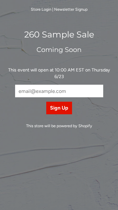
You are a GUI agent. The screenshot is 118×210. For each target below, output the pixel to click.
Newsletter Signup (70, 9)
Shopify (85, 125)
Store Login (41, 9)
